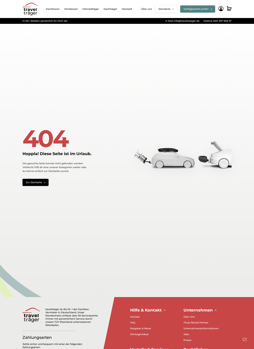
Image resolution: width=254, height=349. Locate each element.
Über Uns (189, 316)
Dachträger (110, 9)
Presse (187, 340)
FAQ (132, 322)
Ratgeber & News (140, 328)
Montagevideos (139, 334)
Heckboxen (71, 9)
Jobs (186, 334)
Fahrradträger (91, 9)
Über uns (146, 9)
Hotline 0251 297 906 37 (217, 20)
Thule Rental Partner (195, 322)
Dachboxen (53, 9)
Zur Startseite (34, 182)
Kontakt (135, 316)
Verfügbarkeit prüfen (195, 9)
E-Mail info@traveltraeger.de (182, 20)
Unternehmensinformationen (201, 328)
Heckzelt (127, 9)
